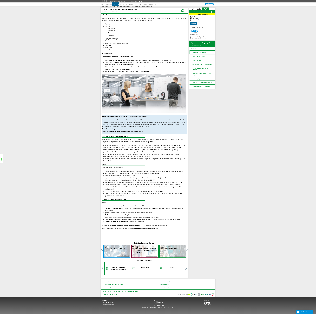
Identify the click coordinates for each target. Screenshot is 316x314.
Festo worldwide (207, 304)
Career (111, 1)
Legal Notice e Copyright (160, 307)
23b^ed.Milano (199, 9)
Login (141, 1)
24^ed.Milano (205, 9)
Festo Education (132, 1)
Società (109, 4)
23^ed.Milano (192, 9)
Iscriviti (193, 23)
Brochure (195, 20)
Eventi (130, 4)
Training (116, 4)
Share (1, 157)
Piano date (195, 18)
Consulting (123, 4)
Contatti (151, 4)
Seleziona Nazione (119, 1)
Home (103, 4)
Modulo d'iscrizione (199, 27)
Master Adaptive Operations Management (142, 6)
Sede (157, 301)
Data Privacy (168, 307)
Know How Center (140, 4)
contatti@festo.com (198, 36)
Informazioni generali (159, 305)
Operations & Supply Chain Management (120, 6)
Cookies (172, 307)
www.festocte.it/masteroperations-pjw (146, 228)
